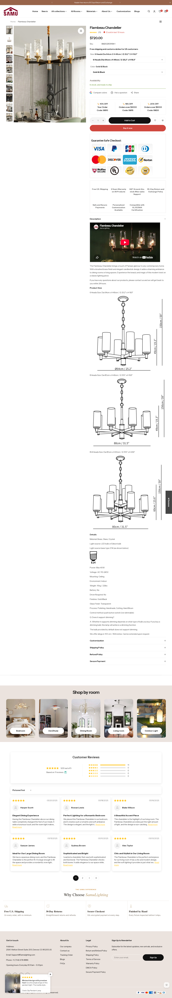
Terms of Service (93, 959)
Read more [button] (17, 827)
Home (13, 21)
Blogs (62, 959)
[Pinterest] (27, 975)
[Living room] (118, 718)
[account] (154, 11)
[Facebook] (8, 975)
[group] (50, 74)
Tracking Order (66, 955)
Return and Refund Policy (96, 950)
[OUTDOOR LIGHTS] (151, 718)
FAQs (62, 963)
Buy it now (127, 128)
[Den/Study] (53, 718)
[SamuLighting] (11, 11)
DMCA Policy (91, 968)
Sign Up (153, 957)
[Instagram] (15, 975)
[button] (52, 2)
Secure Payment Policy (96, 972)
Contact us (65, 950)
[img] (18, 800)
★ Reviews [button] (169, 502)
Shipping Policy (92, 955)
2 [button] (82, 878)
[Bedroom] (20, 718)
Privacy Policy (92, 946)
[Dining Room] (86, 718)
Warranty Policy (92, 963)
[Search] (149, 11)
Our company (66, 946)
